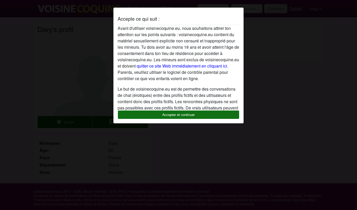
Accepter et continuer (178, 114)
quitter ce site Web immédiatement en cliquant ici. (182, 66)
